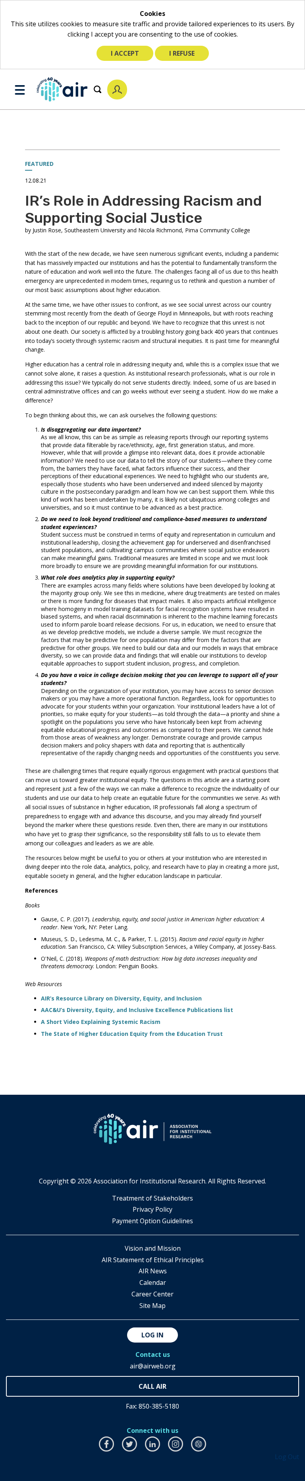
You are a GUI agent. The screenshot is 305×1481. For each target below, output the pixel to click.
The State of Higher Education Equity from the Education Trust (132, 1033)
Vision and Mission (153, 1248)
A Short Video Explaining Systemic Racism (100, 1022)
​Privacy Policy (152, 1209)
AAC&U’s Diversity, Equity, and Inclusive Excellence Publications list (137, 1010)
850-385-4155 (152, 1386)
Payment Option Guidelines (152, 1220)
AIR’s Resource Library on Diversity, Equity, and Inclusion (121, 998)
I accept (125, 53)
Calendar (152, 1282)
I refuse (182, 53)
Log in (152, 1335)
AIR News (153, 1271)
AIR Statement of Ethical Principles (153, 1259)
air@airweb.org (153, 1366)
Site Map (152, 1305)
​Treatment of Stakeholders (152, 1198)
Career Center (152, 1294)
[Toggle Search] (97, 89)
